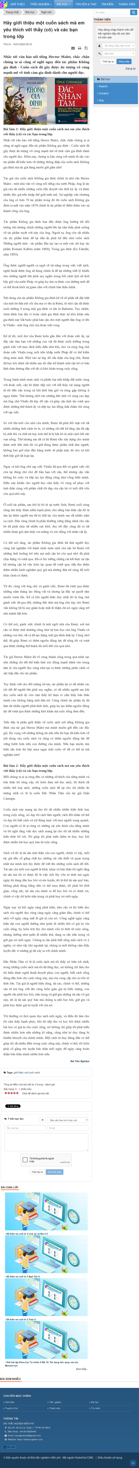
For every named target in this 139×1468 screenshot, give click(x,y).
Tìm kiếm (95, 1408)
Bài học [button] (63, 4)
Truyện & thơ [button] (86, 4)
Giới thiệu (9, 1402)
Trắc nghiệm (55, 1402)
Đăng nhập (124, 61)
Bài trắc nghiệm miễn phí (46, 1457)
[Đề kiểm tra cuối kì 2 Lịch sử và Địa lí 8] (46, 1211)
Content (103, 93)
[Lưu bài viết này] (86, 48)
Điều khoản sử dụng (110, 1457)
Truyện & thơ (11, 1408)
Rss (101, 100)
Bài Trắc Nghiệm (80, 1061)
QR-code (10, 1446)
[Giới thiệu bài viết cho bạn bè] (73, 48)
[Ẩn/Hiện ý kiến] (42, 1119)
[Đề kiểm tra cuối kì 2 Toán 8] (46, 1297)
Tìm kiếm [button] (107, 4)
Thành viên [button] (126, 4)
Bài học (105, 79)
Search (103, 86)
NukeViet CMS (84, 1457)
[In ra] (80, 48)
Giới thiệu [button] (18, 4)
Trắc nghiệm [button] (40, 4)
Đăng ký (131, 68)
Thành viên (54, 1408)
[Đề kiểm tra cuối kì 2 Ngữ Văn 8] (46, 1254)
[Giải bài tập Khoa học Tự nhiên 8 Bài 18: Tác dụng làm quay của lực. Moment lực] (46, 1340)
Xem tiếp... (82, 1369)
